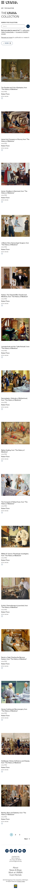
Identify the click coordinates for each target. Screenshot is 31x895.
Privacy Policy (21, 881)
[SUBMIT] (28, 26)
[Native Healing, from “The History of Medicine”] (15, 433)
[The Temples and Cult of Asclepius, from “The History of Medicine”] (15, 70)
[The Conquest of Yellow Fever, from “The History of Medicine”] (15, 485)
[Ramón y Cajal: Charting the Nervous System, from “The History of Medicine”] (15, 640)
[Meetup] (20, 851)
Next (26, 839)
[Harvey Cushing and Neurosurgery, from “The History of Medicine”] (15, 692)
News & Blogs (15, 870)
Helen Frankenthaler (7, 32)
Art (2, 8)
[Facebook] (15, 851)
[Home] (12, 2)
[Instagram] (7, 851)
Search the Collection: (9, 22)
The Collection (9, 8)
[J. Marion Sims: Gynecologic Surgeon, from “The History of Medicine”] (15, 226)
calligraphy (25, 30)
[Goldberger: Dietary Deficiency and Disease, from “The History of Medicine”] (15, 744)
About (15, 867)
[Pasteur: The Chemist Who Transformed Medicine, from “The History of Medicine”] (15, 278)
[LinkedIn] (24, 851)
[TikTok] (11, 851)
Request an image (6, 37)
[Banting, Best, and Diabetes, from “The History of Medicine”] (15, 796)
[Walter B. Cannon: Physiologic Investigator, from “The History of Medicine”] (15, 536)
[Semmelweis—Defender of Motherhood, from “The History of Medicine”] (15, 381)
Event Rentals (15, 875)
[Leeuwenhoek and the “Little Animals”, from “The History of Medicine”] (15, 329)
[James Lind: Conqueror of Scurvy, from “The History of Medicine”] (15, 122)
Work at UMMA (15, 872)
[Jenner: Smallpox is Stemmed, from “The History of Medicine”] (15, 174)
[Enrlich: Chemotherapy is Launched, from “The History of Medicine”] (15, 589)
